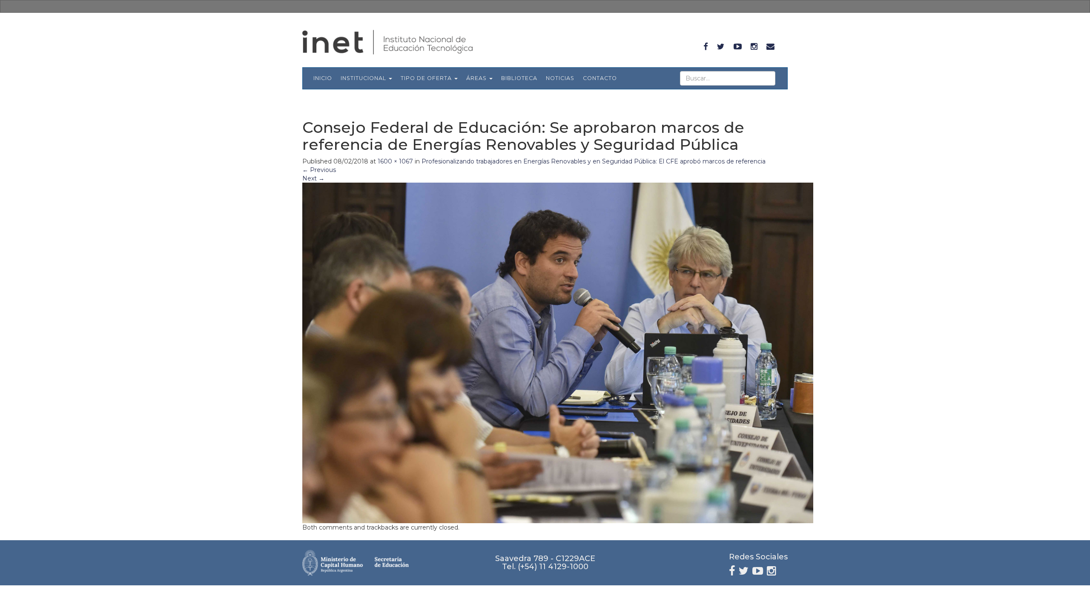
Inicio (322, 78)
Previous (319, 170)
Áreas (477, 78)
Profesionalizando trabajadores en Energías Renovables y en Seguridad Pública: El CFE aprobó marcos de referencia (594, 161)
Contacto (600, 78)
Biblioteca (519, 78)
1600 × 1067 (395, 161)
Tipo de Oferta (427, 78)
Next (313, 178)
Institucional (364, 78)
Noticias (560, 78)
